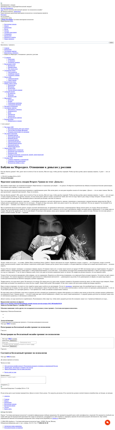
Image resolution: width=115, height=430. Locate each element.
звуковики (69, 286)
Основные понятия (14, 62)
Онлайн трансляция (10, 32)
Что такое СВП (9, 127)
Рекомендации (12, 67)
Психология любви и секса (16, 163)
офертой (32, 344)
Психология (11, 85)
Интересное (11, 65)
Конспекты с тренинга (11, 53)
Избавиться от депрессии (15, 150)
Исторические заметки (15, 117)
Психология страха (10, 82)
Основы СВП (8, 158)
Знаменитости (12, 111)
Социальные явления (14, 104)
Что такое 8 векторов (10, 133)
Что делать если (13, 69)
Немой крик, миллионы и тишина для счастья (19, 367)
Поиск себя (7, 77)
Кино (9, 113)
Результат (3, 14)
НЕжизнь (11, 95)
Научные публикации (11, 106)
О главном (7, 57)
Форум (6, 26)
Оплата (6, 31)
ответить (7, 396)
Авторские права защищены (13, 426)
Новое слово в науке (10, 83)
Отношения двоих (10, 70)
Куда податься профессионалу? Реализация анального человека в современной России (31, 366)
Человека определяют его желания (18, 132)
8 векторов (11, 59)
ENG (11, 21)
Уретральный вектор (14, 141)
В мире (10, 101)
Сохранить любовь (13, 75)
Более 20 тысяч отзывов (15, 156)
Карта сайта (8, 409)
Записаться (17, 11)
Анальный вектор (13, 140)
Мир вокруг (8, 98)
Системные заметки (10, 51)
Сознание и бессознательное (16, 161)
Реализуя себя (12, 96)
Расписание (8, 35)
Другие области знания (15, 90)
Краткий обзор (8, 119)
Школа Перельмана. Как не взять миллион (18, 369)
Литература (11, 114)
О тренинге (11, 60)
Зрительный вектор (14, 137)
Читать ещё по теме (10, 372)
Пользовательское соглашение (13, 427)
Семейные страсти (13, 73)
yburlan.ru (55, 418)
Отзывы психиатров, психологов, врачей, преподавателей (26, 154)
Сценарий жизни (9, 91)
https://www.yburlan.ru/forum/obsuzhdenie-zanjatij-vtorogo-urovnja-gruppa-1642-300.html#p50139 (31, 303)
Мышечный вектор (14, 146)
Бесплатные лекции (10, 24)
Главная (6, 48)
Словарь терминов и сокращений (18, 159)
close (2, 10)
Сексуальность (12, 72)
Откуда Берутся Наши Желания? (18, 130)
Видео (6, 29)
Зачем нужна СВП (10, 148)
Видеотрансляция (9, 405)
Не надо (3, 8)
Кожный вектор (13, 138)
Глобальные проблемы (15, 103)
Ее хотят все (11, 93)
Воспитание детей (10, 64)
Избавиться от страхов (15, 121)
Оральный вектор (13, 145)
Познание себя (12, 153)
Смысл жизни (12, 80)
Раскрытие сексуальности (16, 151)
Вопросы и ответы (10, 37)
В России (11, 100)
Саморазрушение (13, 78)
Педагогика (11, 88)
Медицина (11, 86)
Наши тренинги (9, 39)
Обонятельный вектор (15, 143)
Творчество (11, 116)
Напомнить (9, 8)
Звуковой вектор (13, 135)
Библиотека (8, 27)
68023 (8, 324)
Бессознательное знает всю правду (18, 128)
